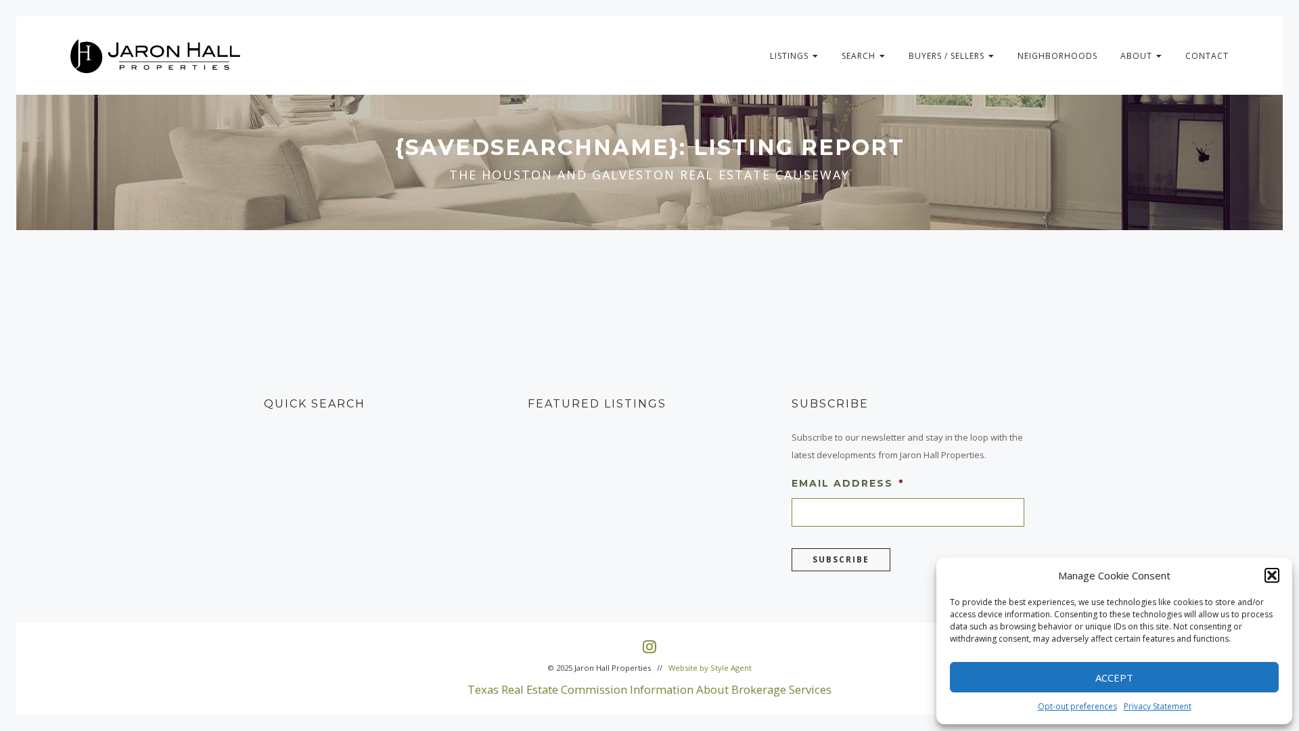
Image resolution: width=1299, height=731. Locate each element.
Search (858, 56)
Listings (789, 56)
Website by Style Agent (710, 668)
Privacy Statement (1157, 706)
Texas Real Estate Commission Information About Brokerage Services (649, 689)
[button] (1272, 575)
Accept (1114, 677)
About (1136, 56)
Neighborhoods (1057, 56)
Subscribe (841, 559)
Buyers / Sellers (946, 56)
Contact (1207, 56)
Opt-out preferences (1077, 706)
